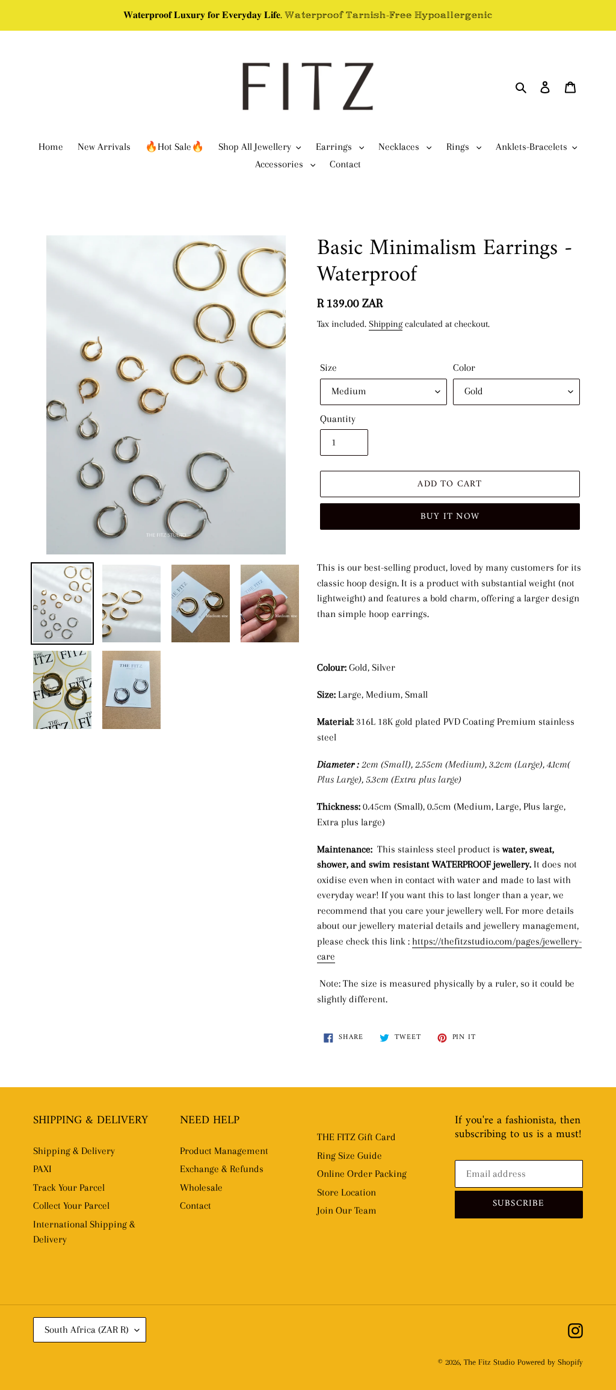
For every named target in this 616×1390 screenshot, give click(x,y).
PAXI (42, 1168)
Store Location (346, 1192)
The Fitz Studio (489, 1362)
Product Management (224, 1150)
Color (464, 367)
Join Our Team (347, 1210)
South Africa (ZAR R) (87, 1329)
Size (328, 367)
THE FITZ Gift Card (356, 1137)
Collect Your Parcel (71, 1205)
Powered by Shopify (550, 1362)
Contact (195, 1205)
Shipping (385, 323)
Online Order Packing (362, 1173)
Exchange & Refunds (221, 1168)
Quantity (338, 418)
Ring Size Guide (349, 1155)
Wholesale (201, 1187)
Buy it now (449, 517)
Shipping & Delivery (74, 1150)
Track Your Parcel (69, 1187)
